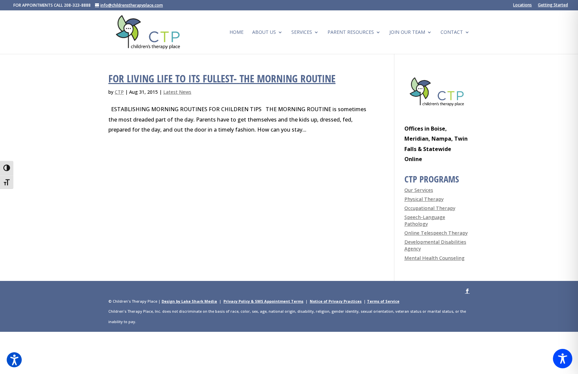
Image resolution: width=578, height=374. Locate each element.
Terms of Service (383, 301)
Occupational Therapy (429, 208)
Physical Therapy (424, 199)
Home (236, 32)
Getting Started (553, 5)
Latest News (177, 92)
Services (301, 32)
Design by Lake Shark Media (189, 301)
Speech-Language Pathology (424, 220)
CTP (119, 92)
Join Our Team (407, 32)
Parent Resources (350, 32)
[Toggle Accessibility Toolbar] (562, 358)
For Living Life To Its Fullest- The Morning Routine (221, 78)
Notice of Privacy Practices (336, 301)
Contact (452, 32)
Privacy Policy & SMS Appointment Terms (263, 301)
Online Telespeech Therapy (436, 233)
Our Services (418, 190)
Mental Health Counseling (434, 258)
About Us (264, 32)
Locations (522, 5)
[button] (14, 359)
